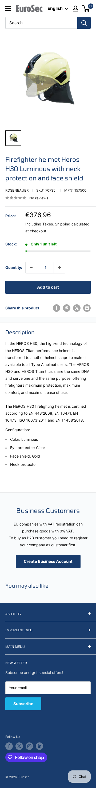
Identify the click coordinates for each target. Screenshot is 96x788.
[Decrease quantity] (31, 267)
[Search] (84, 23)
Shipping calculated (72, 224)
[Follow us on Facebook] (9, 746)
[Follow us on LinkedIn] (39, 746)
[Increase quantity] (59, 267)
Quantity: (13, 267)
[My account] (75, 8)
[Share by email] (87, 308)
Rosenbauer (17, 190)
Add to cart (48, 287)
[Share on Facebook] (56, 308)
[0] (86, 8)
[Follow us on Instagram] (29, 746)
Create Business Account (48, 561)
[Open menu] (8, 8)
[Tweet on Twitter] (77, 308)
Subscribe (23, 703)
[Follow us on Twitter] (19, 746)
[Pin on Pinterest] (66, 308)
